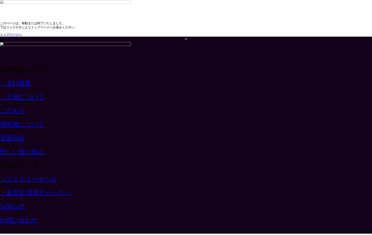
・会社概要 (15, 83)
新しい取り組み (22, 151)
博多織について (22, 124)
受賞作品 (12, 137)
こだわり (13, 110)
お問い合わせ (19, 220)
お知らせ (12, 206)
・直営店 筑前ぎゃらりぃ (35, 192)
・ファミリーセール (28, 178)
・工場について (22, 96)
